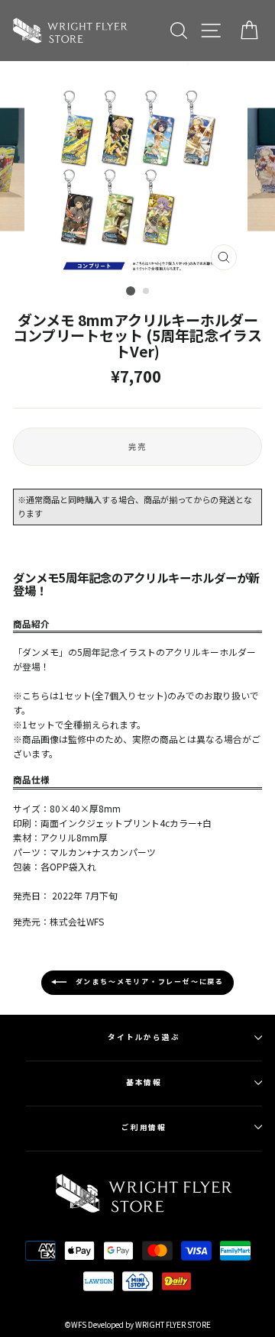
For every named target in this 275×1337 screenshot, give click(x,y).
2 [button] (146, 291)
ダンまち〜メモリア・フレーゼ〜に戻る (148, 982)
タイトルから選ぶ (144, 1037)
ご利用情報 (144, 1127)
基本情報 (144, 1082)
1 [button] (130, 290)
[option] (137, 169)
